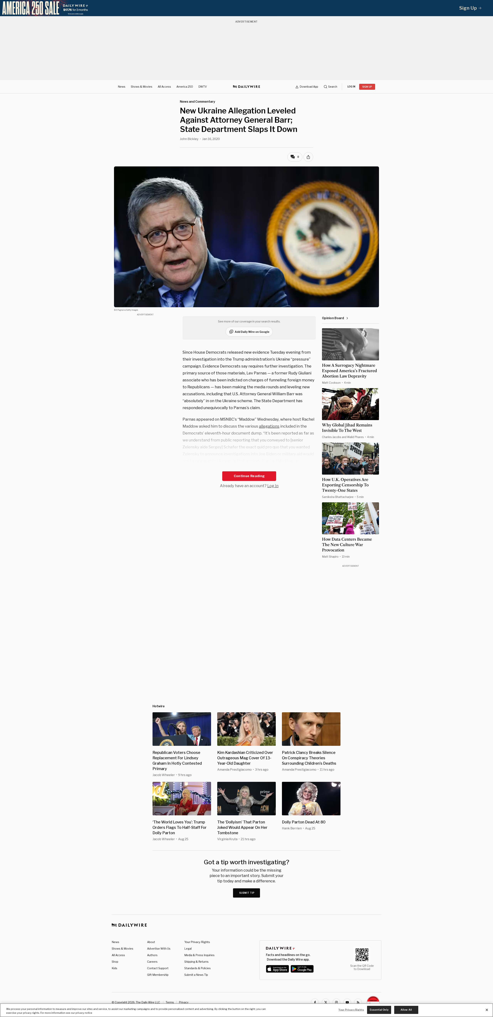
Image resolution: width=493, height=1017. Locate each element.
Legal (188, 948)
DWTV (202, 86)
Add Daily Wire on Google (252, 331)
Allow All (406, 1009)
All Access (164, 86)
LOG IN (351, 86)
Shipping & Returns (196, 961)
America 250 (184, 86)
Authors (152, 955)
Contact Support (158, 968)
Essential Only (379, 1009)
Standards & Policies (197, 968)
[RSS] (358, 1002)
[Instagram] (336, 1002)
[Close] (487, 1010)
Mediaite (213, 468)
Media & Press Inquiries (199, 955)
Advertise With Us (158, 948)
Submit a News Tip (196, 974)
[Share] (308, 157)
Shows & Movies (141, 86)
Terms (170, 1002)
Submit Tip (247, 892)
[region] (246, 1010)
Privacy (183, 1002)
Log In (272, 485)
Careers (152, 961)
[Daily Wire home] (246, 87)
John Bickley (189, 139)
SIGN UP (367, 86)
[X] (326, 1002)
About (151, 942)
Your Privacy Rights (197, 942)
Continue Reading (249, 476)
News (121, 86)
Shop (115, 961)
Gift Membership (158, 974)
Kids (114, 968)
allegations (269, 426)
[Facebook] (315, 1002)
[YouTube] (347, 1002)
